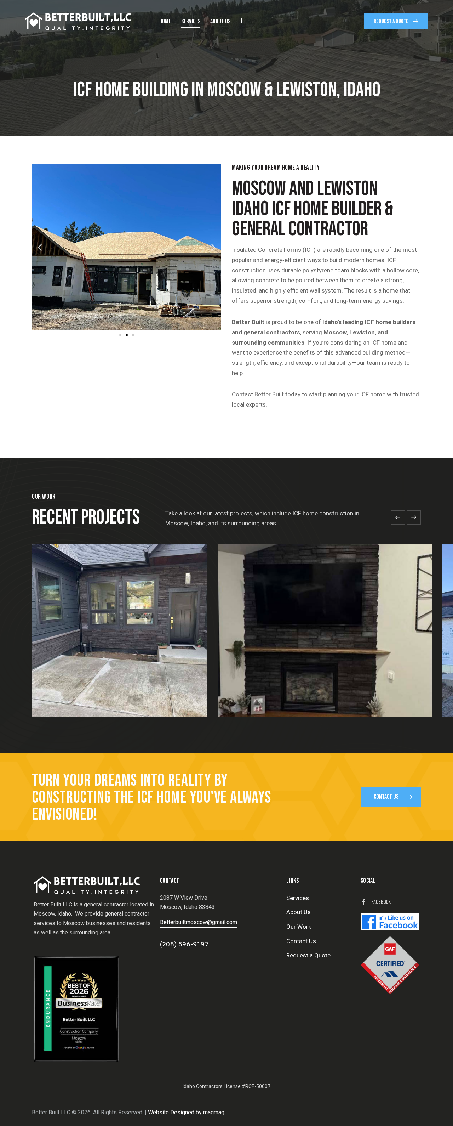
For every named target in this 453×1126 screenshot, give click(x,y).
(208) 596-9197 (184, 944)
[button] (39, 247)
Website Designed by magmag (186, 1112)
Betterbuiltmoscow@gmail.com (198, 922)
